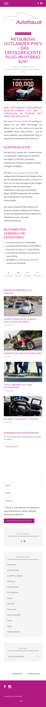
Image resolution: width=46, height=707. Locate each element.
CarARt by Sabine (15, 575)
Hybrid (10, 69)
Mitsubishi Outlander (21, 121)
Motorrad (11, 609)
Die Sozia (11, 581)
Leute (9, 598)
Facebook (8, 275)
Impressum (17, 674)
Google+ (28, 275)
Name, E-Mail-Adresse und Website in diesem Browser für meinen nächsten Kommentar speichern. (21, 511)
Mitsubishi (16, 69)
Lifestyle (11, 603)
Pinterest (37, 275)
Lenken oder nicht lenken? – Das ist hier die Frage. (21, 320)
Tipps (9, 626)
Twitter (18, 275)
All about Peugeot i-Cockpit (21, 419)
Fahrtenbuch (13, 587)
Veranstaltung (13, 631)
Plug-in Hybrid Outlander (23, 173)
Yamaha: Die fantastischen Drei (23, 353)
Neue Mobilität (23, 33)
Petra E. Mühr (30, 67)
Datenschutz (33, 674)
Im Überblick (12, 592)
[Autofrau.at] (23, 19)
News (9, 620)
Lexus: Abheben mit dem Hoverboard (18, 386)
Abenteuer (12, 564)
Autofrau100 (13, 570)
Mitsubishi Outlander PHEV (28, 69)
